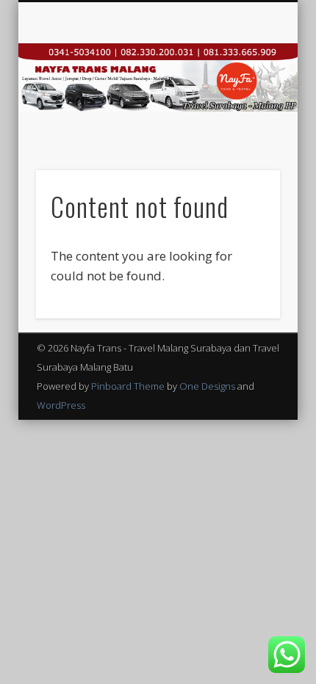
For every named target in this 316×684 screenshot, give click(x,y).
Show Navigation (244, 131)
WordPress (61, 405)
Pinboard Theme (128, 386)
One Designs (207, 386)
